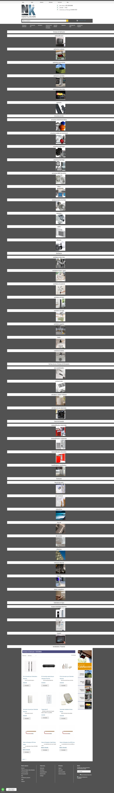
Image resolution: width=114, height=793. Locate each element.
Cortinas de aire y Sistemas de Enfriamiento (49, 26)
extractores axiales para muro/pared (59, 133)
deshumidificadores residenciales (59, 438)
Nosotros (22, 768)
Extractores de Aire (32, 26)
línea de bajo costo (59, 482)
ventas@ (61, 7)
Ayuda (32, 2)
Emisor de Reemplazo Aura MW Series (67, 742)
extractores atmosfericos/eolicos (59, 120)
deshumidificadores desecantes (59, 452)
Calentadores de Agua (72, 26)
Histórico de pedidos (62, 773)
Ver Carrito (60, 2)
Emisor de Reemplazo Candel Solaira (48, 742)
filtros (59, 186)
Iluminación (64, 25)
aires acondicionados (59, 368)
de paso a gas (59, 620)
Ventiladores (40, 25)
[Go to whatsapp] (2, 789)
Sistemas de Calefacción (24, 26)
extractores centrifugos (59, 146)
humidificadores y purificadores (59, 465)
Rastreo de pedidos (62, 772)
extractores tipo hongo (59, 160)
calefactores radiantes (59, 49)
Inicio (23, 2)
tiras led (59, 522)
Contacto (41, 2)
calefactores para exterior (59, 62)
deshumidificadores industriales (58, 425)
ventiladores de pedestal (59, 284)
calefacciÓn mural (59, 36)
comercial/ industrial (59, 563)
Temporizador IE (44, 709)
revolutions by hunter (59, 351)
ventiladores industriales (59, 257)
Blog (67, 2)
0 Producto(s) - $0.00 (82, 20)
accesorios (58, 102)
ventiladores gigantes (59, 324)
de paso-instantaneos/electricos (59, 606)
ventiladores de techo (59, 311)
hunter (59, 337)
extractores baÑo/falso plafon (59, 173)
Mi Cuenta (50, 2)
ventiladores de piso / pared (59, 270)
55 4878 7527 (74, 10)
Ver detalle (27, 685)
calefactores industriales (59, 89)
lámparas (59, 576)
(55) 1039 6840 (69, 5)
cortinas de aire (59, 381)
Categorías (58, 28)
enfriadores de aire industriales (59, 408)
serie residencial (59, 496)
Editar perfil (61, 770)
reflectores (59, 549)
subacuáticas (59, 509)
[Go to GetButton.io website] (3, 791)
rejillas (59, 227)
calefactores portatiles (58, 76)
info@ (66, 7)
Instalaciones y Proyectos (80, 26)
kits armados (59, 536)
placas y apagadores (59, 589)
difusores (59, 240)
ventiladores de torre (59, 297)
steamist (59, 633)
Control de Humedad (55, 26)
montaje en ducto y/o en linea (59, 200)
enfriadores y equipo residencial (58, 394)
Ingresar (60, 768)
